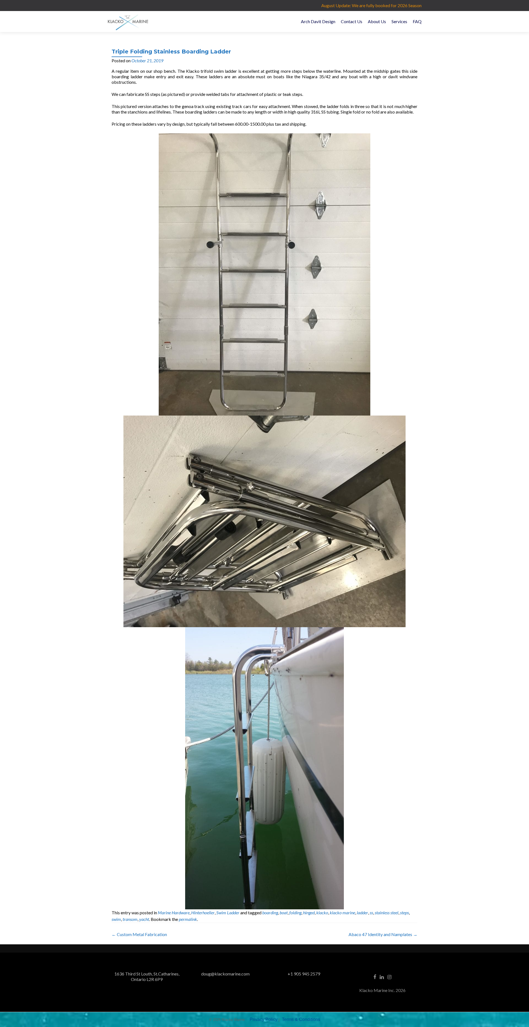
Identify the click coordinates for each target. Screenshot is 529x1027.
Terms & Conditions (301, 1019)
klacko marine (342, 912)
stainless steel (386, 912)
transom (130, 919)
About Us (377, 21)
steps (404, 912)
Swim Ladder (227, 912)
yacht (144, 919)
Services (399, 21)
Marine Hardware (174, 912)
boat (284, 912)
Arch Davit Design (318, 21)
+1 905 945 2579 (304, 973)
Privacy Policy (263, 1019)
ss (371, 912)
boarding (270, 912)
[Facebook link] (374, 977)
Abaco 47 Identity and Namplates (383, 934)
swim (116, 919)
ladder (362, 912)
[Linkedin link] (382, 977)
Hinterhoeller (203, 912)
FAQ (417, 21)
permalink (188, 919)
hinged (309, 912)
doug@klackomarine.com (225, 973)
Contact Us (351, 21)
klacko (322, 912)
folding (295, 912)
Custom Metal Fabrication (139, 934)
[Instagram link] (389, 977)
